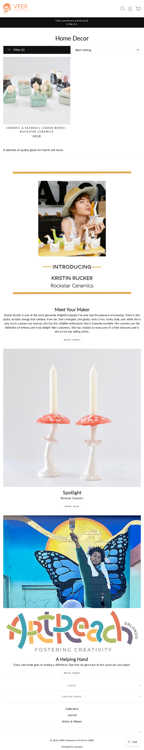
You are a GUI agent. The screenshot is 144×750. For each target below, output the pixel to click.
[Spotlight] (72, 418)
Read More (72, 340)
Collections (72, 696)
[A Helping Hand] (72, 584)
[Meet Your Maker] (72, 235)
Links (72, 685)
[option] (72, 22)
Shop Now (72, 506)
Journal (72, 715)
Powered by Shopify (72, 746)
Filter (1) (18, 49)
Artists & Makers (72, 721)
